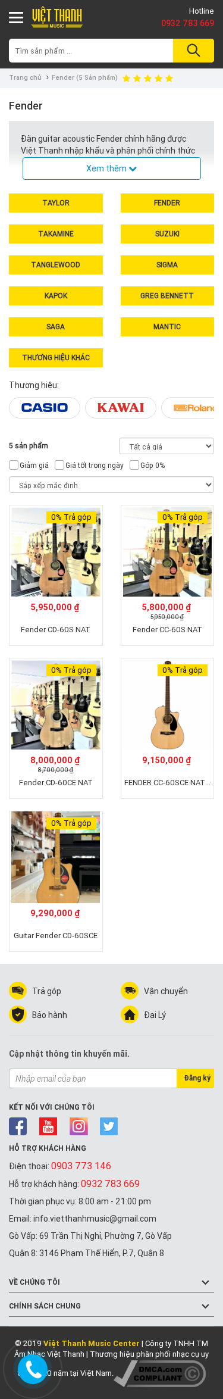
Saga (55, 326)
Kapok (56, 295)
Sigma (167, 264)
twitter (109, 1126)
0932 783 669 (187, 23)
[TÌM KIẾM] (191, 51)
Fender (167, 202)
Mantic (167, 326)
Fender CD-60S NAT (55, 629)
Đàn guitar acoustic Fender (72, 138)
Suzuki (167, 233)
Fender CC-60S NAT (167, 629)
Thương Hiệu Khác (56, 357)
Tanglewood (55, 264)
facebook (18, 1126)
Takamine (56, 233)
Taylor (56, 202)
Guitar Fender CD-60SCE (56, 935)
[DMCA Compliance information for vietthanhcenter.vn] (160, 1373)
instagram (79, 1126)
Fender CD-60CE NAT (56, 782)
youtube (48, 1126)
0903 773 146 (81, 1166)
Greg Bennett (167, 295)
